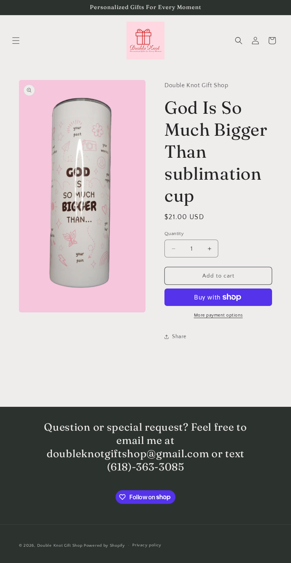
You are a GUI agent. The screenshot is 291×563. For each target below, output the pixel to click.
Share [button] (179, 337)
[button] (16, 40)
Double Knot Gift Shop (60, 545)
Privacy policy (146, 545)
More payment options (218, 315)
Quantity (174, 233)
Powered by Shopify (104, 545)
